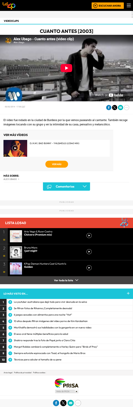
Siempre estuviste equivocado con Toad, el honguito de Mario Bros (49, 353)
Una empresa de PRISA (66, 383)
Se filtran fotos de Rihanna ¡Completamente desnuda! (43, 308)
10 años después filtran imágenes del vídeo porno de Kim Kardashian (51, 321)
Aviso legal (8, 372)
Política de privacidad (22, 372)
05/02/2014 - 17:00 (15, 106)
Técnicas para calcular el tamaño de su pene (37, 359)
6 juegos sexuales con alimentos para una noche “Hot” (43, 314)
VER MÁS (56, 164)
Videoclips (11, 21)
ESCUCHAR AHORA (110, 5)
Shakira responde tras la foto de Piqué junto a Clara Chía (44, 340)
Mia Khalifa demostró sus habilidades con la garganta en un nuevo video (52, 327)
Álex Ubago (10, 179)
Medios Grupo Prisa (66, 391)
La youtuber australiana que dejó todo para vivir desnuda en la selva (50, 301)
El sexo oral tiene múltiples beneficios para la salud (41, 333)
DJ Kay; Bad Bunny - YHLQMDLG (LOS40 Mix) (54, 143)
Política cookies (39, 372)
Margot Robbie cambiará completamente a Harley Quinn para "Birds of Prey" (56, 346)
